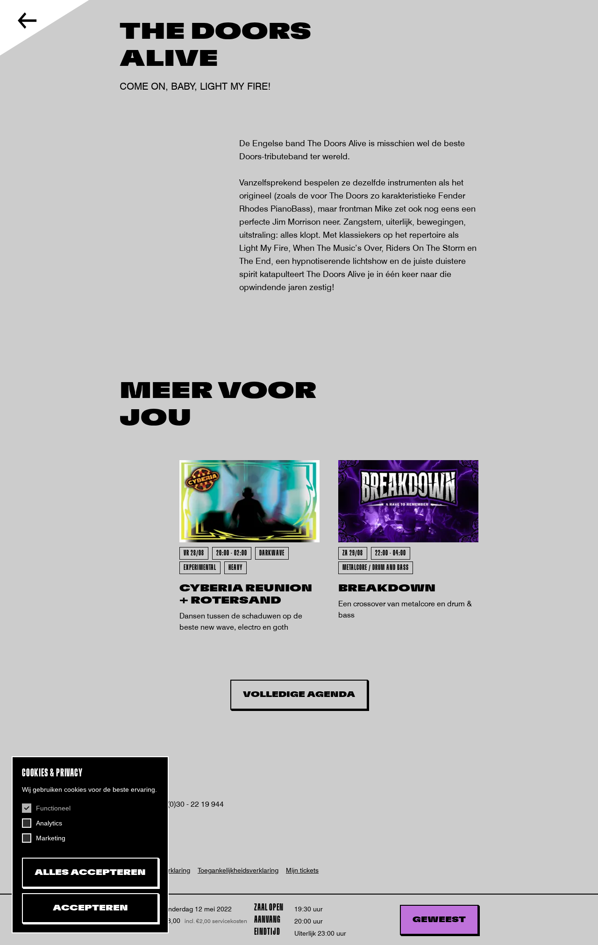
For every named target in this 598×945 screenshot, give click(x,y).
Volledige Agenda (299, 694)
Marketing (50, 838)
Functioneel (53, 808)
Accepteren (90, 908)
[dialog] (90, 844)
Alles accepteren (90, 872)
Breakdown (386, 588)
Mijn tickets (302, 870)
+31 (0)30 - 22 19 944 (187, 804)
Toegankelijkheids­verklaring (238, 870)
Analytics (49, 823)
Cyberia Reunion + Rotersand (245, 594)
